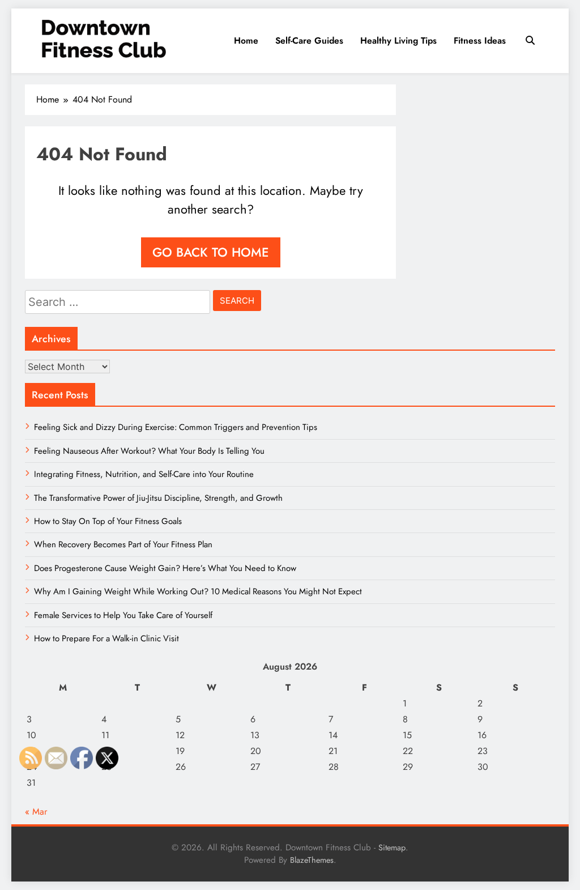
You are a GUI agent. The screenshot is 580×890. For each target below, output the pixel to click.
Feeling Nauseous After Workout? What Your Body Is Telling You (149, 451)
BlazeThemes (312, 860)
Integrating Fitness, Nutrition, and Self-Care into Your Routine (144, 474)
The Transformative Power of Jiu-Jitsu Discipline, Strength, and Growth (158, 498)
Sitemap (392, 847)
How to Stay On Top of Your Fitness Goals (108, 521)
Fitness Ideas (480, 40)
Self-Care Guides (309, 40)
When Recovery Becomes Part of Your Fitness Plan (123, 544)
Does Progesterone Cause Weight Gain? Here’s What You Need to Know (165, 568)
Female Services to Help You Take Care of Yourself (123, 615)
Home (246, 40)
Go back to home (210, 252)
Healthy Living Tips (398, 40)
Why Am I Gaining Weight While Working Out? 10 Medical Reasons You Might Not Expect (198, 591)
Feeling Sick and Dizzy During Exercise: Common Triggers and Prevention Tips (175, 427)
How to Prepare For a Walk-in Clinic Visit (106, 638)
